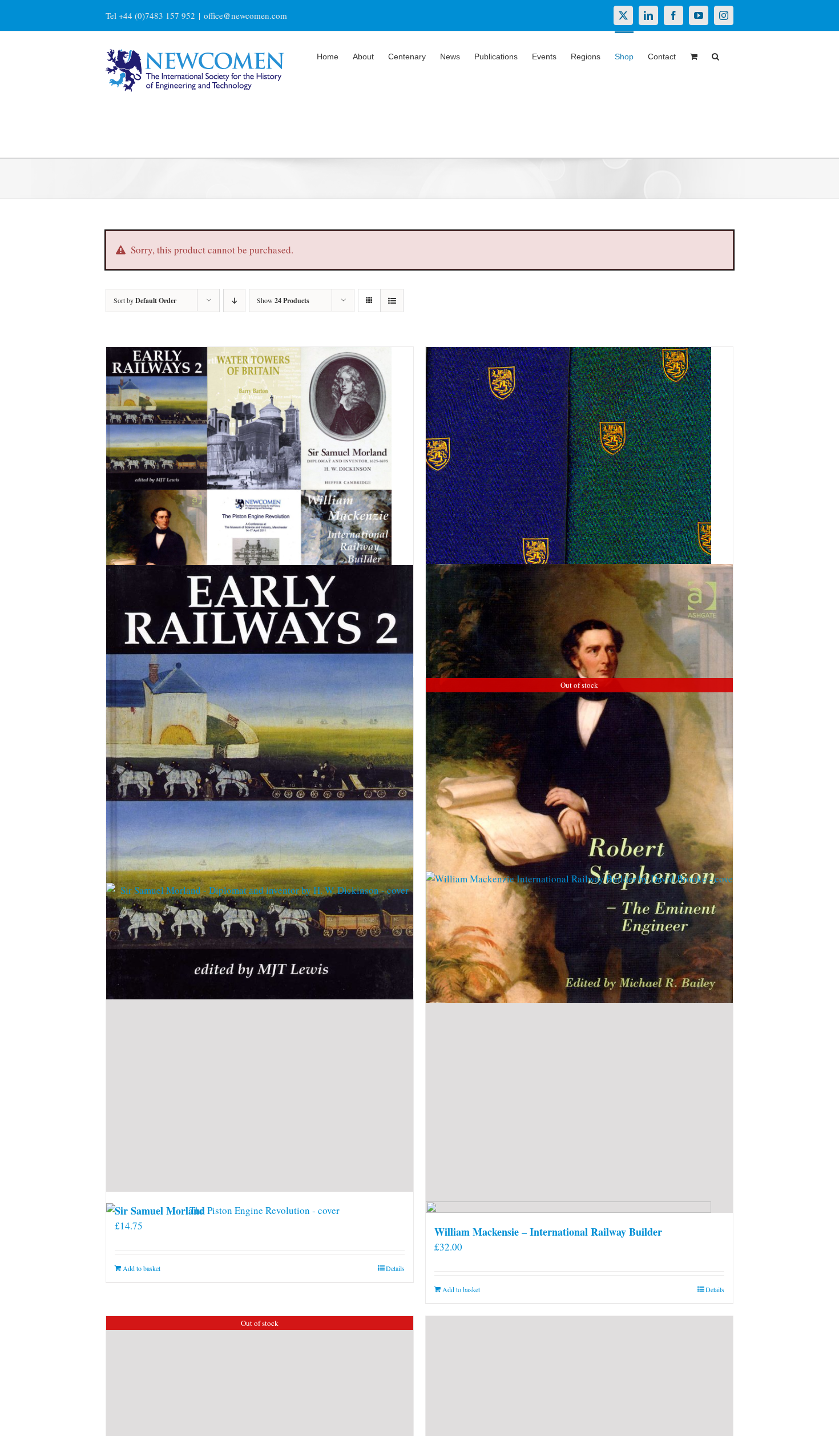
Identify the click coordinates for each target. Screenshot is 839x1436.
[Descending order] (234, 300)
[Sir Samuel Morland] (259, 1091)
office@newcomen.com (245, 15)
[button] (715, 55)
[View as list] (392, 300)
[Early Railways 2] (259, 782)
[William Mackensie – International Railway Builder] (579, 1102)
